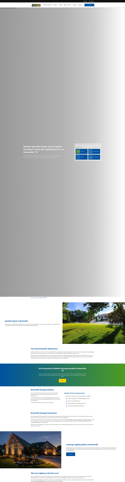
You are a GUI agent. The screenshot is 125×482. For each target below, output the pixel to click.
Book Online (85, 1)
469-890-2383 (92, 1)
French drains (69, 419)
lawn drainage (50, 397)
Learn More (62, 380)
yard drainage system (36, 422)
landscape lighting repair (40, 481)
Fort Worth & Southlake (38, 297)
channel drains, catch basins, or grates (84, 419)
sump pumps (75, 419)
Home (32, 297)
